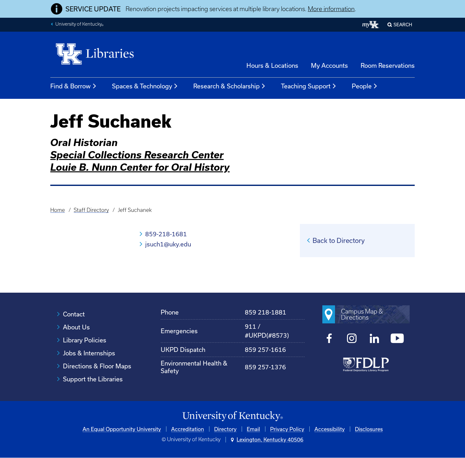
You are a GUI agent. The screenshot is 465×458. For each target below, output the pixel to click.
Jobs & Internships (89, 353)
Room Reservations (388, 65)
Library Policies (84, 340)
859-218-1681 (166, 234)
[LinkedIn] (374, 339)
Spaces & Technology (142, 86)
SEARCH (403, 24)
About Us (76, 327)
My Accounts (329, 65)
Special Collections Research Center (137, 154)
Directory (225, 429)
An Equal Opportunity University (122, 429)
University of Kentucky (79, 25)
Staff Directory (91, 210)
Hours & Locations (272, 65)
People (362, 86)
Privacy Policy (287, 429)
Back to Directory (339, 240)
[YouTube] (397, 339)
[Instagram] (352, 339)
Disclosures (369, 429)
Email (253, 429)
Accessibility (329, 429)
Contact (74, 314)
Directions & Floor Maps (97, 366)
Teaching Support (306, 86)
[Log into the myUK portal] (371, 25)
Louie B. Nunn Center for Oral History (140, 167)
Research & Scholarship (226, 86)
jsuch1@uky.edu (168, 244)
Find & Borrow (70, 86)
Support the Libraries (93, 379)
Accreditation (187, 429)
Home (57, 210)
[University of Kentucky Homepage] (232, 416)
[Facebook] (329, 339)
